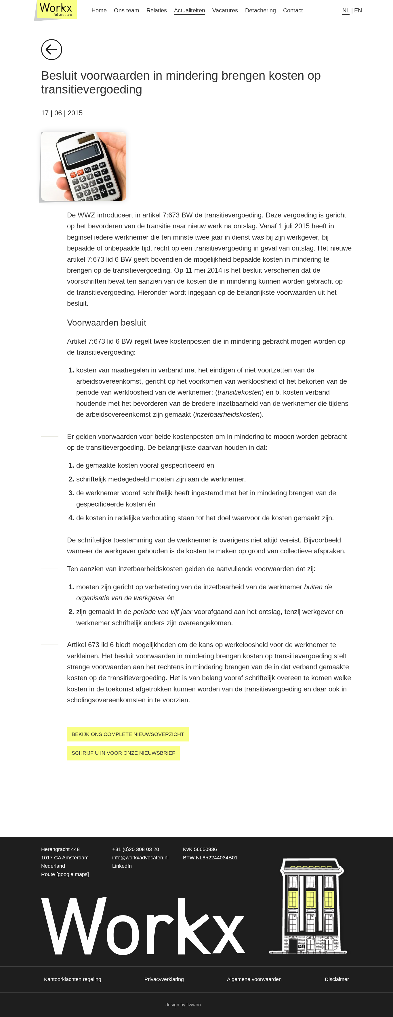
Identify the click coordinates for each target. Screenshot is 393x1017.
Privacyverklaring (164, 979)
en (358, 10)
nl (346, 10)
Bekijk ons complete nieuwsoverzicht (128, 734)
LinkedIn (122, 866)
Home (99, 10)
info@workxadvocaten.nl (140, 858)
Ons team (126, 10)
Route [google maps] (65, 874)
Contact (293, 10)
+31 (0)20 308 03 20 (135, 849)
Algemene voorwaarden (254, 979)
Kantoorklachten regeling (72, 979)
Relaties (156, 10)
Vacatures (225, 10)
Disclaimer (337, 979)
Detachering (260, 10)
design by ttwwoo (183, 1004)
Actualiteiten (189, 10)
